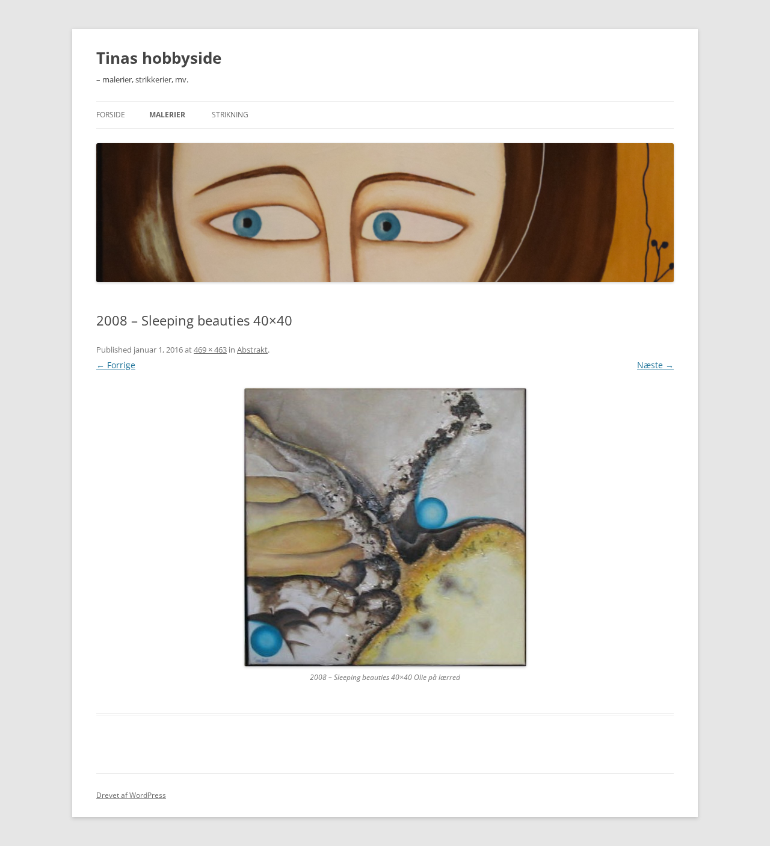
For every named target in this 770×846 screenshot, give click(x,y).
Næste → (655, 365)
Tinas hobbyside (158, 58)
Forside (110, 115)
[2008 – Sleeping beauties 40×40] (385, 527)
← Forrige (115, 365)
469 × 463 (210, 349)
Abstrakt (252, 349)
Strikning (230, 115)
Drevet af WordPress (131, 795)
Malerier (167, 115)
